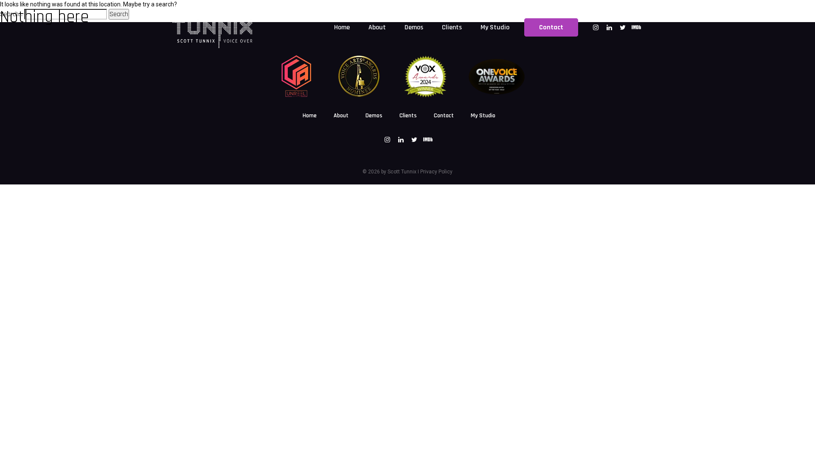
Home (310, 115)
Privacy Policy (436, 172)
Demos (373, 115)
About (341, 115)
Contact (444, 115)
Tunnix (408, 172)
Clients (408, 115)
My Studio (483, 115)
